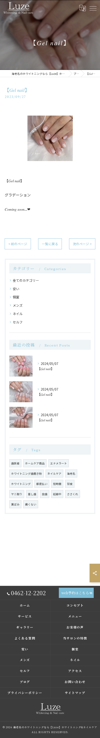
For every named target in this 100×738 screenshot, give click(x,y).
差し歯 (32, 494)
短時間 (57, 484)
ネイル (18, 313)
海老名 (71, 473)
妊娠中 (57, 494)
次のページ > (82, 243)
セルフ (18, 322)
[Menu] (92, 8)
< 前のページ (17, 243)
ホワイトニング (21, 484)
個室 (16, 297)
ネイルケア (54, 473)
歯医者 (15, 463)
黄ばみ (15, 504)
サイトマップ (75, 692)
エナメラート (58, 463)
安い (16, 288)
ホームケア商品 (35, 463)
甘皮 (70, 484)
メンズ (18, 305)
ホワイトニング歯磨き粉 (26, 473)
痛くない (30, 504)
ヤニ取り (16, 494)
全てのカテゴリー (26, 280)
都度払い (41, 484)
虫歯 (44, 494)
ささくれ (72, 494)
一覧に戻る (50, 243)
